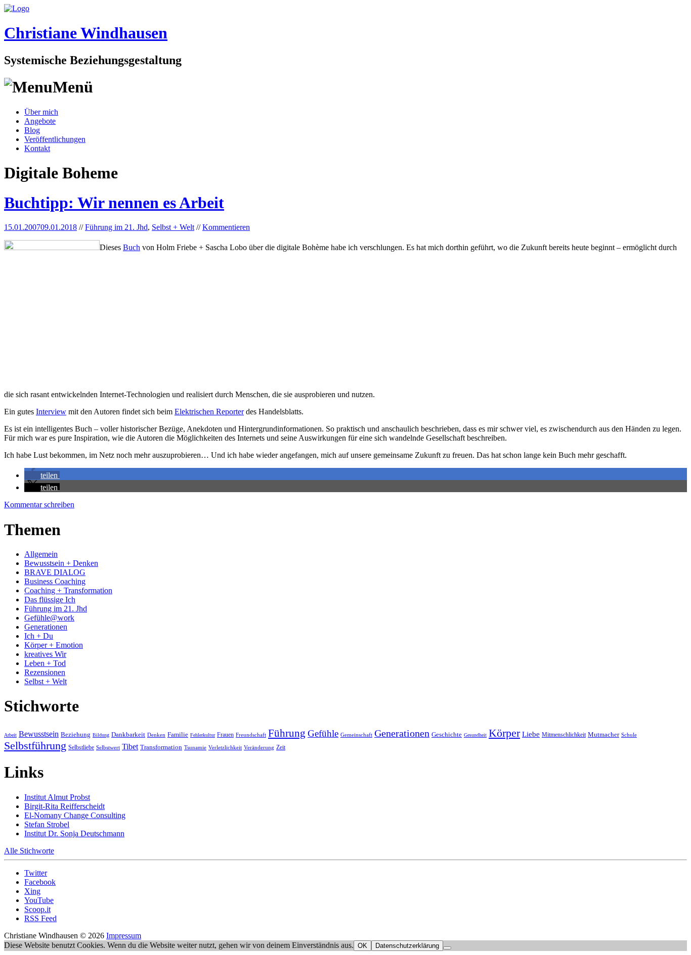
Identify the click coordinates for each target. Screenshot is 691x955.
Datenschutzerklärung (407, 945)
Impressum (123, 935)
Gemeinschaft (356, 735)
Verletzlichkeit (225, 747)
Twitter (35, 873)
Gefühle (323, 733)
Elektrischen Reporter (209, 411)
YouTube (39, 900)
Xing (32, 891)
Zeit (280, 747)
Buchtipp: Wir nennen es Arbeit (114, 203)
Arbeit (10, 735)
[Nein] (447, 947)
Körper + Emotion (53, 645)
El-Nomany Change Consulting (74, 815)
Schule (629, 735)
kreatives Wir (45, 654)
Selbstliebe (81, 747)
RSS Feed (40, 918)
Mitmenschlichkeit (564, 734)
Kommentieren (226, 227)
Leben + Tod (45, 663)
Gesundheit (475, 735)
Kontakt (37, 148)
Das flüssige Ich (49, 599)
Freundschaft (251, 735)
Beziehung (76, 734)
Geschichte (446, 734)
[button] (42, 475)
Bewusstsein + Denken (61, 563)
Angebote (40, 121)
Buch (131, 247)
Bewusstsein (39, 734)
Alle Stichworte (29, 850)
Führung (287, 733)
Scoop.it (37, 909)
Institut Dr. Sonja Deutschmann (74, 833)
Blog (32, 130)
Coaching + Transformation (68, 590)
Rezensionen (44, 672)
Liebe (531, 734)
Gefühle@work (49, 617)
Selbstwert (108, 747)
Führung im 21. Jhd (116, 227)
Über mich (41, 112)
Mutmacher (603, 734)
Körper (504, 733)
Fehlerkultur (202, 735)
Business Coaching (54, 581)
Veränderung (259, 747)
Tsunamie (195, 747)
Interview (51, 411)
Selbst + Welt (173, 227)
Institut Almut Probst (57, 797)
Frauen (225, 734)
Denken (156, 735)
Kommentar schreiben (39, 504)
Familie (177, 734)
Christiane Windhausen (85, 33)
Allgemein (41, 554)
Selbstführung (35, 746)
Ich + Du (38, 636)
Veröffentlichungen (54, 139)
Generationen (45, 627)
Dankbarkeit (128, 734)
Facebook (40, 882)
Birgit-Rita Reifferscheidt (64, 806)
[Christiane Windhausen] (16, 8)
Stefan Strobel (46, 824)
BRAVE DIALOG (54, 572)
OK (362, 945)
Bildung (101, 735)
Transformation (161, 747)
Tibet (130, 746)
